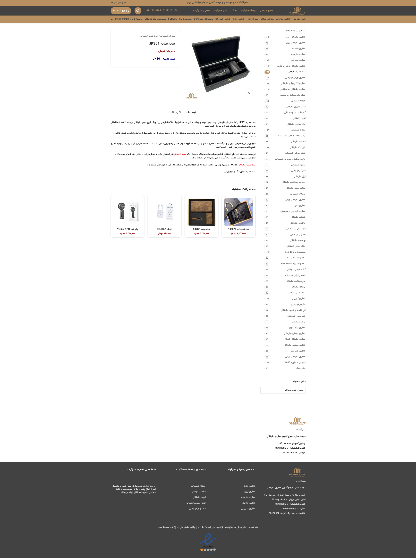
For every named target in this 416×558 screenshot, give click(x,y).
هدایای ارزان (249, 491)
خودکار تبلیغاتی (298, 101)
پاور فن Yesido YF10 (127, 229)
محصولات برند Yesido (295, 252)
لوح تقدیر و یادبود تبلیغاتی (293, 310)
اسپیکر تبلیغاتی (298, 170)
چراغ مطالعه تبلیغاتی (296, 281)
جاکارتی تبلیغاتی (298, 235)
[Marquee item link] (112, 19)
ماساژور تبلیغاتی (298, 194)
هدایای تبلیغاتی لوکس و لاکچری (291, 66)
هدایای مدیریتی (298, 60)
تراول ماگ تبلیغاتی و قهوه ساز (292, 136)
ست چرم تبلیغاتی (197, 508)
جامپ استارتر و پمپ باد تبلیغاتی (290, 159)
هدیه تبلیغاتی (180, 154)
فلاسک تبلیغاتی (298, 141)
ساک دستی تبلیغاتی (296, 246)
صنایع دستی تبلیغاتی (296, 188)
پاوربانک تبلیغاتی (298, 147)
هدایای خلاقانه (299, 48)
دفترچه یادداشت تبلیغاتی (294, 182)
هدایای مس (300, 205)
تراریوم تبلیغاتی (298, 304)
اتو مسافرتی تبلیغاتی (296, 229)
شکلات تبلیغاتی (298, 217)
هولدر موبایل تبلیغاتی (295, 153)
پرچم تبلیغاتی (299, 322)
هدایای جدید (249, 486)
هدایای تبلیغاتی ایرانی (295, 357)
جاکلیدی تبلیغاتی (298, 223)
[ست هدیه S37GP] (201, 212)
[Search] (138, 10)
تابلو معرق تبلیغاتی (297, 316)
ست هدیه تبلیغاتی (297, 72)
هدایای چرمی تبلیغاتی (295, 78)
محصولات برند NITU (296, 258)
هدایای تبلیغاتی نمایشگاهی (293, 89)
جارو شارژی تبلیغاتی (296, 124)
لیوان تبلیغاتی (299, 118)
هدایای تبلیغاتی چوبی (295, 200)
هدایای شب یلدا (298, 351)
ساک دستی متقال (297, 293)
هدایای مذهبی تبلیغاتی (295, 345)
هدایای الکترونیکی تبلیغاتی (293, 83)
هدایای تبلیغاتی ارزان (296, 43)
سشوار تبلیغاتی (298, 165)
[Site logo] (297, 11)
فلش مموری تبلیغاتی (296, 107)
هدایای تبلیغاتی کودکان (295, 339)
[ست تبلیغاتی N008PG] (238, 212)
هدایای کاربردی (299, 298)
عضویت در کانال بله (118, 2)
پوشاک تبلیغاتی (298, 287)
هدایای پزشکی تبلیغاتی (295, 333)
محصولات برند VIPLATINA (293, 264)
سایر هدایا (301, 368)
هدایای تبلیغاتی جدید (296, 37)
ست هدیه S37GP (201, 229)
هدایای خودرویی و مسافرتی (293, 211)
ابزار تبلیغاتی (300, 176)
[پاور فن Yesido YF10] (127, 212)
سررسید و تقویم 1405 (295, 362)
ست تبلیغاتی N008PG (238, 229)
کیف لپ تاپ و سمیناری (295, 112)
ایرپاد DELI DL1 (164, 229)
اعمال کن (298, 398)
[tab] (191, 111)
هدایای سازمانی (298, 54)
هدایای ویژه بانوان (297, 327)
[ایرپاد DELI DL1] (164, 212)
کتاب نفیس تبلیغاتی (296, 269)
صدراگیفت (148, 486)
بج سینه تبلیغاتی (298, 240)
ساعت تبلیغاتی (298, 130)
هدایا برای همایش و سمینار (293, 95)
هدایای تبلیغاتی (167, 36)
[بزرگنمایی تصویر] (249, 93)
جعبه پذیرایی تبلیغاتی (295, 275)
